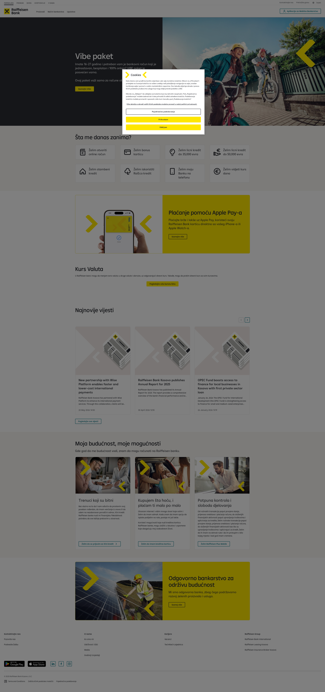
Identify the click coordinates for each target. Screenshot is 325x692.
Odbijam (163, 127)
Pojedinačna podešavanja (163, 112)
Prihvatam (163, 119)
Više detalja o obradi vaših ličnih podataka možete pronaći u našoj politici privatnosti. (162, 104)
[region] (163, 102)
